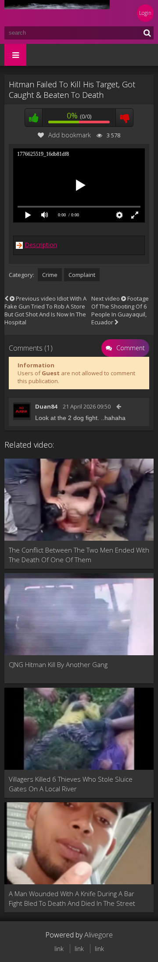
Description (41, 244)
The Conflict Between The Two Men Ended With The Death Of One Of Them (79, 555)
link (59, 948)
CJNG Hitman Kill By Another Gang (58, 664)
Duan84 (46, 406)
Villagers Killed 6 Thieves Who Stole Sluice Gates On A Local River (71, 784)
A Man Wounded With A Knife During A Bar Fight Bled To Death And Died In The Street (72, 898)
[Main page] (57, 13)
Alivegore (98, 935)
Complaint (81, 275)
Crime (49, 275)
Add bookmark (69, 135)
